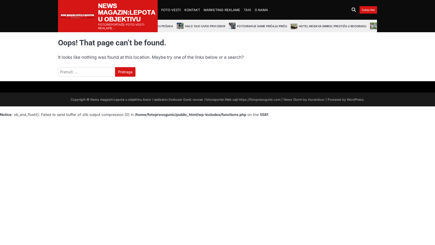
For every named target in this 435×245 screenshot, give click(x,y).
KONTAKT (192, 10)
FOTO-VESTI (171, 10)
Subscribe (368, 9)
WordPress (355, 99)
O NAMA (261, 10)
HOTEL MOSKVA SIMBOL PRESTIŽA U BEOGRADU (329, 26)
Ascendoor (316, 99)
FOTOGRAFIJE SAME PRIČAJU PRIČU (258, 26)
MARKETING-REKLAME (222, 10)
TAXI (247, 10)
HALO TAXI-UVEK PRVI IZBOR (201, 26)
